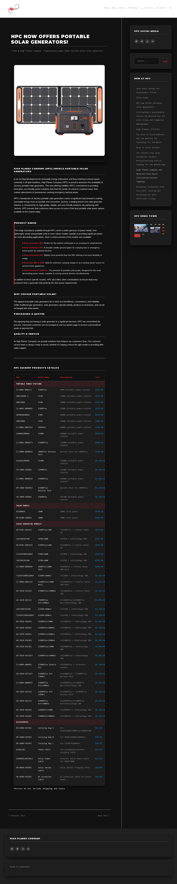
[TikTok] (147, 41)
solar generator (94, 51)
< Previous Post (17, 816)
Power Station (71, 51)
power (60, 51)
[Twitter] (142, 41)
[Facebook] (136, 41)
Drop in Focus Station (148, 148)
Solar (82, 51)
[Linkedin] (152, 41)
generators (51, 51)
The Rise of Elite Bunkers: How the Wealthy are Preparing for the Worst (150, 138)
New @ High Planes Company (27, 51)
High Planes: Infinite (148, 129)
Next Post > (104, 816)
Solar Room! (142, 98)
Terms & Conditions (20, 867)
